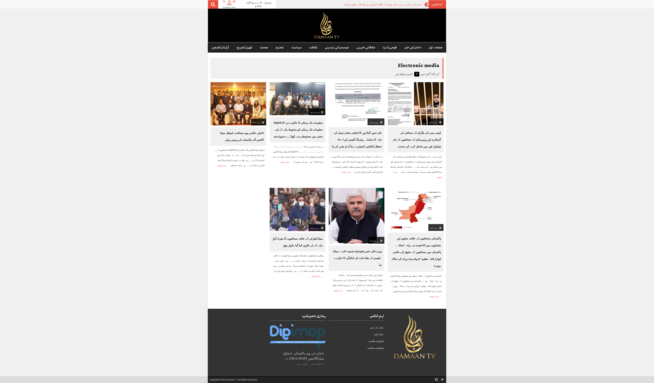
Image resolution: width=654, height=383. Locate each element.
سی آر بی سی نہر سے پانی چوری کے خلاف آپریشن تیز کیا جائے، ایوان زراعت (382, 4)
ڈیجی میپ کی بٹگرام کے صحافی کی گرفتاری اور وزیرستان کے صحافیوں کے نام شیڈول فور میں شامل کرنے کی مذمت (417, 139)
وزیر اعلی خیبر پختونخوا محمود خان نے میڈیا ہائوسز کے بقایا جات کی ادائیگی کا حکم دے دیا (357, 258)
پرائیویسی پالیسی (375, 348)
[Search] (213, 4)
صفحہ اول (435, 47)
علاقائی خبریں (365, 47)
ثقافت (313, 47)
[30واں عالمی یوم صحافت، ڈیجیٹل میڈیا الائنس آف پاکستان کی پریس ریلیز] (238, 103)
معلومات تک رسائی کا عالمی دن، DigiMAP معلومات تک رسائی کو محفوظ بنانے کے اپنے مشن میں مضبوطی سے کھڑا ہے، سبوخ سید (298, 129)
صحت (264, 47)
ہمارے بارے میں (377, 327)
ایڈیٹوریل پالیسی (376, 341)
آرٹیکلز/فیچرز (220, 47)
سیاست (296, 47)
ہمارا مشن (379, 334)
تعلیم (280, 47)
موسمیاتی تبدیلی (337, 47)
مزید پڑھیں (346, 172)
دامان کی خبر (412, 47)
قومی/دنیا (390, 47)
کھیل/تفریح (244, 47)
